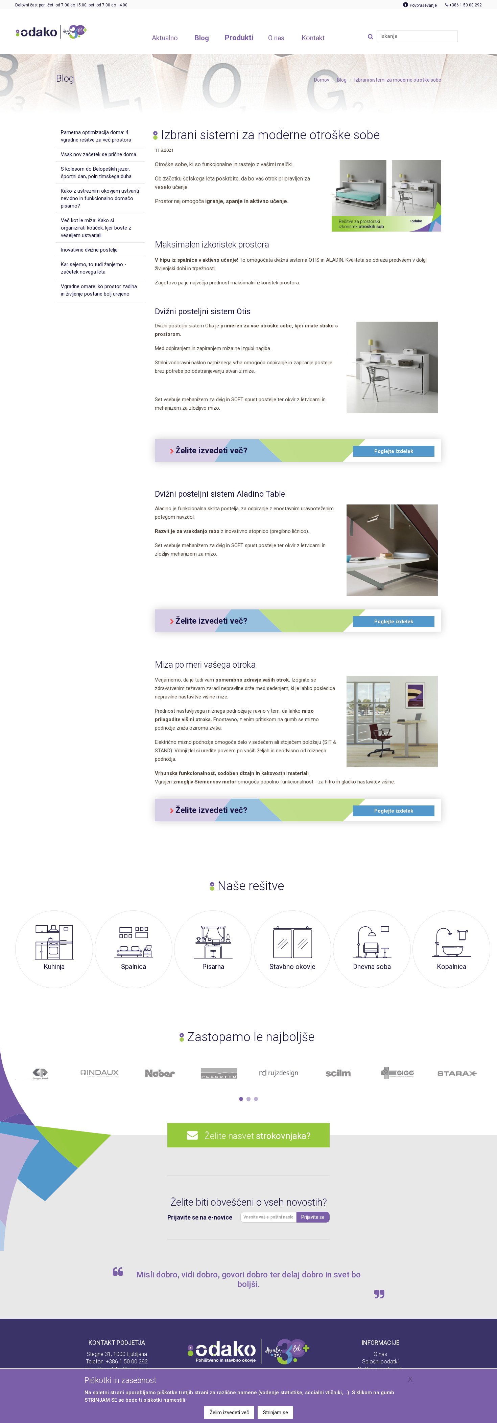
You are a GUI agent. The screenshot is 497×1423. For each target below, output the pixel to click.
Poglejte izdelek (393, 451)
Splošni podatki (380, 1361)
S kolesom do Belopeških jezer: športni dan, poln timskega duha (96, 172)
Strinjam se (275, 1412)
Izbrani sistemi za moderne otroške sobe (397, 80)
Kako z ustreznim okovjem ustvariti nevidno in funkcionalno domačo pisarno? (100, 198)
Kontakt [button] (313, 38)
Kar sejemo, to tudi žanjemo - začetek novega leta (93, 268)
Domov (321, 80)
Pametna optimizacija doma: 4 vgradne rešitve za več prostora (96, 136)
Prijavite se (313, 1217)
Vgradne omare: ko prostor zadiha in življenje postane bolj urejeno (99, 290)
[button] (241, 1099)
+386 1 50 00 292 (127, 1361)
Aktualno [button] (165, 38)
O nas (380, 1354)
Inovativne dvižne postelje (89, 250)
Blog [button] (202, 38)
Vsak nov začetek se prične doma (98, 154)
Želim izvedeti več (229, 1412)
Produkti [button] (239, 38)
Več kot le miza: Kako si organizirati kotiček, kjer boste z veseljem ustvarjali (96, 227)
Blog (342, 80)
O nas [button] (276, 38)
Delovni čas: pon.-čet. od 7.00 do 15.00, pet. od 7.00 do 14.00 (71, 5)
